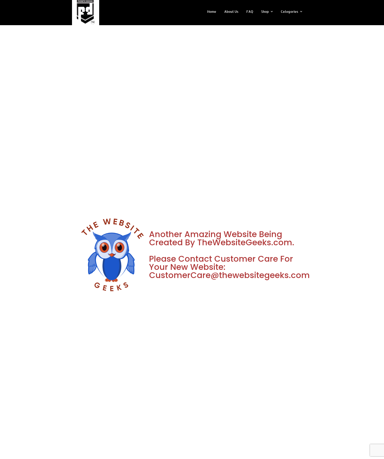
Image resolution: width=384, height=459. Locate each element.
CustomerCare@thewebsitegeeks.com (229, 275)
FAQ (249, 11)
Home (211, 11)
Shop (265, 11)
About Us (231, 11)
